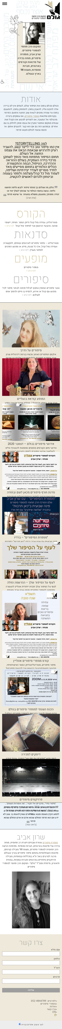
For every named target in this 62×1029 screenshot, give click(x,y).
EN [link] (54, 1012)
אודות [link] (53, 1006)
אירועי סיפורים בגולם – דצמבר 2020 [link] (31, 444)
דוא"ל (57, 968)
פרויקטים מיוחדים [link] (31, 799)
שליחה (31, 990)
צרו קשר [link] (51, 1009)
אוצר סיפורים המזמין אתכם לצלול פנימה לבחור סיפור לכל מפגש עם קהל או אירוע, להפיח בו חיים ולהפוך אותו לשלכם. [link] (31, 291)
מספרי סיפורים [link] (32, 116)
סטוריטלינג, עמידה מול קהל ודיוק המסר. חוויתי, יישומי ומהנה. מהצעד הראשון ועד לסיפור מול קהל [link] (31, 224)
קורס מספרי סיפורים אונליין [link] (31, 661)
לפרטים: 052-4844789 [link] (43, 1001)
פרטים (56, 977)
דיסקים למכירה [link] (31, 754)
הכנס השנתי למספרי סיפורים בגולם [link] (31, 709)
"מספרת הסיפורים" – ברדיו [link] (31, 537)
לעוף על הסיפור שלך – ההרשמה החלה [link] (31, 582)
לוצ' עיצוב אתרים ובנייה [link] (32, 1025)
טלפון (57, 959)
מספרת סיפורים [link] (50, 842)
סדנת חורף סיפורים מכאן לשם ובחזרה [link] (31, 492)
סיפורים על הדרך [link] (31, 350)
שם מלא (55, 950)
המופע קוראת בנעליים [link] (31, 399)
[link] (2, 81)
